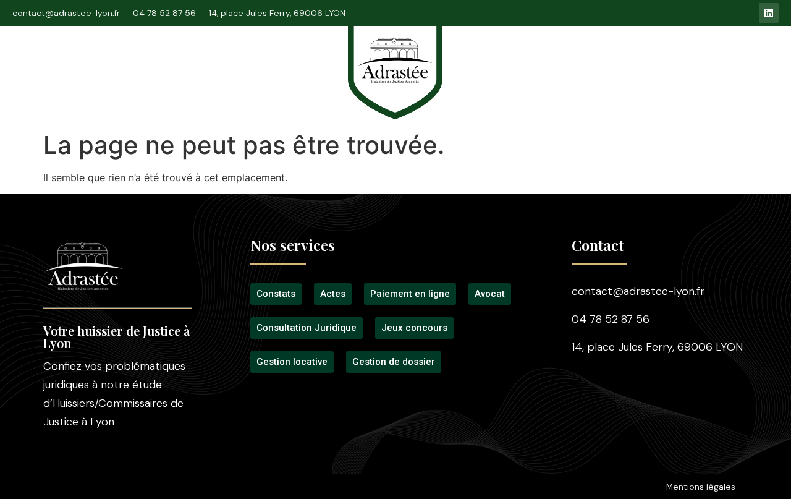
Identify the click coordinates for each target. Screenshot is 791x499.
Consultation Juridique (189, 63)
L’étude (97, 63)
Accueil (39, 63)
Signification (291, 63)
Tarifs (493, 63)
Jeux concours (564, 63)
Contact (738, 63)
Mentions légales (700, 486)
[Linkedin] (769, 13)
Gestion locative (658, 63)
